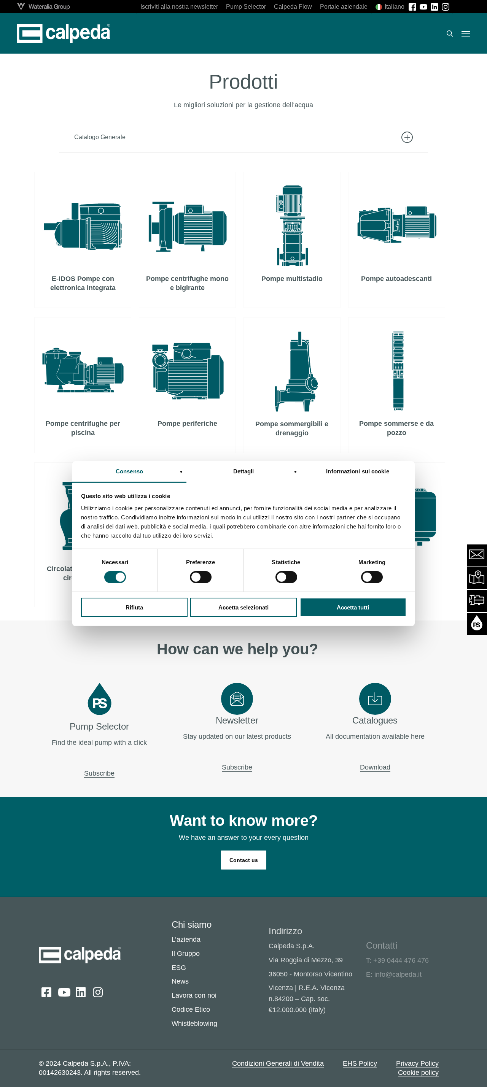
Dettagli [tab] (243, 471)
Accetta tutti (353, 607)
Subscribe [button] (99, 773)
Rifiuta (134, 607)
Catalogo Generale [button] (100, 137)
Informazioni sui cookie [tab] (357, 471)
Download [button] (375, 767)
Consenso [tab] (129, 471)
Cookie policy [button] (418, 1072)
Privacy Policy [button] (417, 1063)
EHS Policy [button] (360, 1063)
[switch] (201, 577)
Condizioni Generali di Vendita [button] (278, 1063)
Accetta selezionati (243, 607)
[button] (466, 33)
